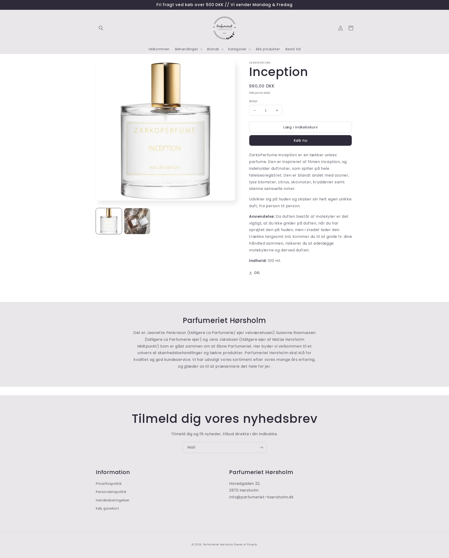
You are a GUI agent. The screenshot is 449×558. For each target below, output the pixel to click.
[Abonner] (261, 447)
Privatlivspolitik (109, 483)
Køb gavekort (107, 508)
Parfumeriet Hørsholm (218, 544)
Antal (253, 101)
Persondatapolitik (111, 491)
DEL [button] (257, 272)
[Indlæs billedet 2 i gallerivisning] (137, 221)
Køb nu (301, 140)
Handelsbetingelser (113, 500)
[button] (101, 28)
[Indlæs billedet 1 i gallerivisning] (109, 221)
